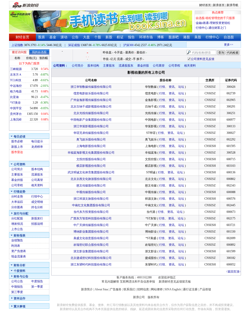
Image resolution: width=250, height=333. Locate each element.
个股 (97, 37)
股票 (41, 37)
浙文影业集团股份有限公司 (91, 251)
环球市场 (146, 37)
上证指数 (17, 45)
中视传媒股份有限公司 (91, 192)
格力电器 (16, 91)
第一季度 (37, 286)
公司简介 (17, 169)
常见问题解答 (110, 281)
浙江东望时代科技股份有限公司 (91, 264)
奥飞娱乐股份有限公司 (91, 139)
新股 (108, 37)
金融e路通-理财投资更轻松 (213, 23)
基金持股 (17, 180)
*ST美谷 (15, 102)
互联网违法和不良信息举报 (137, 281)
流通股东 (37, 174)
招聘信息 (143, 289)
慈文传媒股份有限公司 (91, 185)
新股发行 (37, 218)
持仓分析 (37, 207)
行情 (162, 86)
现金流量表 (18, 256)
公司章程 (17, 185)
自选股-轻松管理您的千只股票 (215, 18)
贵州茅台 (16, 114)
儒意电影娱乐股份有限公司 (91, 93)
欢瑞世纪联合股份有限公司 (91, 244)
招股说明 (37, 223)
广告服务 (116, 289)
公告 (75, 37)
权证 (120, 37)
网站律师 (157, 289)
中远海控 (16, 86)
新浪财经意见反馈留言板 (175, 281)
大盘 (86, 37)
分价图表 (17, 207)
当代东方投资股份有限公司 (91, 212)
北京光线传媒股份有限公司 (91, 113)
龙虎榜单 (37, 146)
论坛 (181, 86)
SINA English (173, 289)
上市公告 (17, 229)
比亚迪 (14, 97)
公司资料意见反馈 (202, 59)
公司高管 (37, 180)
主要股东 (17, 174)
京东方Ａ (16, 74)
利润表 (15, 245)
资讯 (172, 86)
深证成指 (74, 45)
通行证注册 (190, 289)
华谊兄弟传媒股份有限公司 (91, 133)
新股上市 (17, 146)
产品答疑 (205, 289)
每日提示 (37, 141)
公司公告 (17, 281)
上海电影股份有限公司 (91, 146)
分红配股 (17, 218)
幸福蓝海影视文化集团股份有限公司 (91, 152)
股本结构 (37, 169)
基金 (52, 37)
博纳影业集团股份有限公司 (91, 231)
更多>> (226, 44)
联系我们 (129, 289)
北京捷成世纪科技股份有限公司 (91, 258)
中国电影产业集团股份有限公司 (91, 119)
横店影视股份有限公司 (91, 165)
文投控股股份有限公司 (91, 159)
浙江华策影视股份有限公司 (91, 126)
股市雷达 (17, 152)
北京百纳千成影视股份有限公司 (91, 106)
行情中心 (212, 37)
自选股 (229, 37)
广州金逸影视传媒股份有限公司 (91, 100)
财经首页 (205, 5)
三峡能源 (16, 69)
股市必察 (17, 141)
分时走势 (17, 196)
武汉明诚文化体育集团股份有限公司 (91, 172)
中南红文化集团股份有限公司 (91, 205)
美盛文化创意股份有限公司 (91, 238)
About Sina (101, 289)
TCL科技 (15, 80)
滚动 (64, 37)
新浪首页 (219, 5)
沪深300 (128, 45)
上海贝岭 (16, 119)
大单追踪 (17, 202)
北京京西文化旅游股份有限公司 (91, 179)
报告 (131, 37)
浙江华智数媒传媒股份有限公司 (91, 86)
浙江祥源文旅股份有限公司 (91, 198)
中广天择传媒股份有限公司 (91, 225)
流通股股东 (126, 65)
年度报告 (37, 281)
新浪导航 (232, 5)
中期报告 (17, 286)
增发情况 (17, 223)
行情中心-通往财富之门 (211, 27)
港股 (186, 37)
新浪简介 (87, 289)
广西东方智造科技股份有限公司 (91, 218)
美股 (197, 37)
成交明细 (37, 202)
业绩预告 (17, 240)
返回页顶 (233, 271)
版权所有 (153, 297)
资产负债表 (18, 251)
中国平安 (16, 108)
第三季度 (17, 292)
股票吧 (173, 37)
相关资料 (37, 185)
